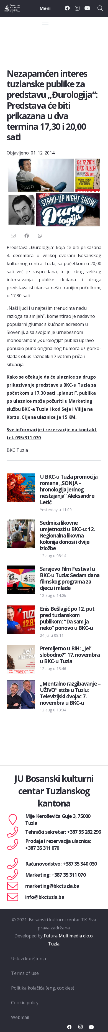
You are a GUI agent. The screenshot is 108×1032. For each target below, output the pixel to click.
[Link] (17, 8)
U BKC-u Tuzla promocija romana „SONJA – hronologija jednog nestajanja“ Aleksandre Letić (68, 489)
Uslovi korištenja (28, 958)
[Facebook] (67, 8)
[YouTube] (87, 8)
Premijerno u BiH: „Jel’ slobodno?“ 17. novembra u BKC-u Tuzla (70, 655)
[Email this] (13, 235)
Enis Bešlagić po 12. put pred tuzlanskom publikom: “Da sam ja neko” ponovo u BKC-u (67, 618)
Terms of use (25, 973)
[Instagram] (77, 8)
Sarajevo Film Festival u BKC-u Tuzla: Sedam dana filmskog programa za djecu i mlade (69, 578)
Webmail (20, 1017)
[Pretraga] (100, 8)
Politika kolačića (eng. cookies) (42, 988)
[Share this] (26, 235)
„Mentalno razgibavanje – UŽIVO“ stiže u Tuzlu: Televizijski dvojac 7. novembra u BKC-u (70, 693)
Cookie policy (24, 1003)
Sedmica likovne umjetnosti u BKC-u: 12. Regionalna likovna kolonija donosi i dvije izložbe (67, 535)
